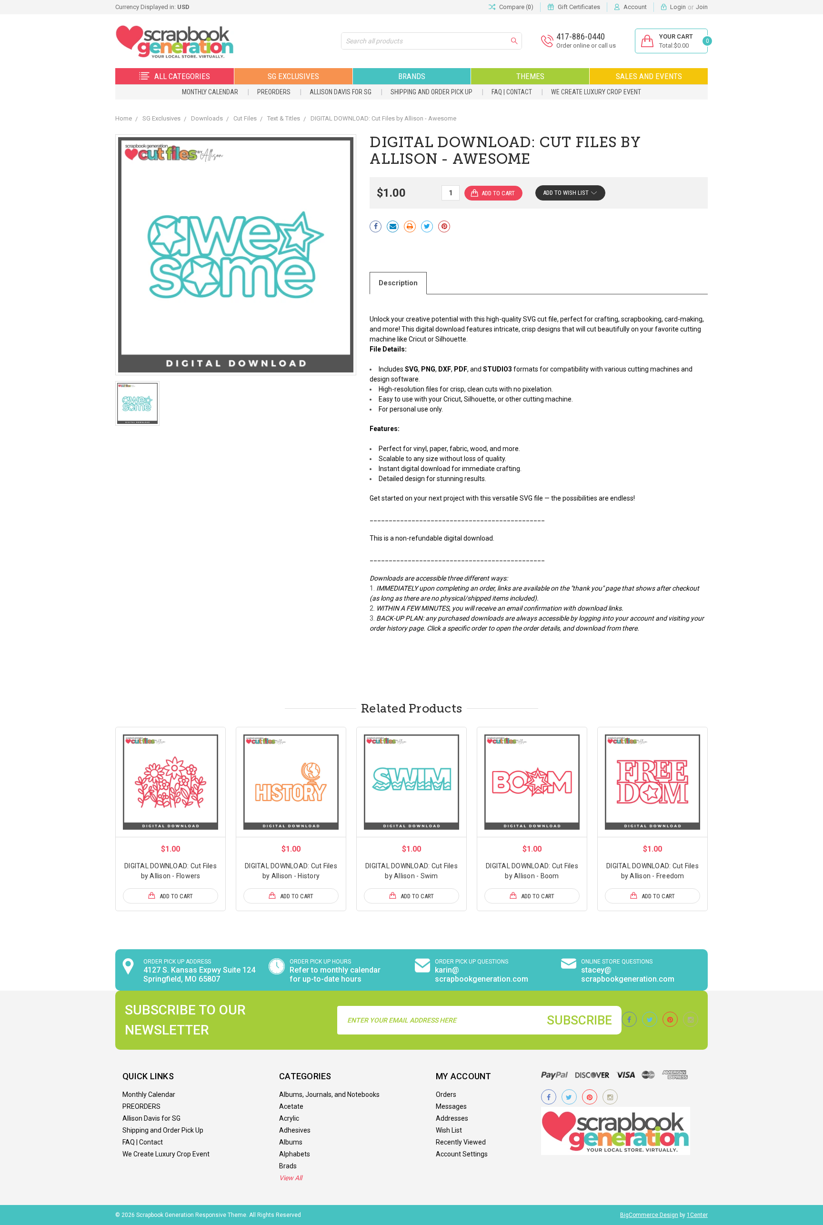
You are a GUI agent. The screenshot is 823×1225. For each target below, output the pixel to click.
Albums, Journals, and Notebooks (329, 1094)
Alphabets (294, 1154)
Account (635, 6)
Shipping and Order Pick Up (431, 92)
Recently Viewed (461, 1142)
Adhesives (295, 1130)
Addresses (452, 1118)
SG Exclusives (293, 76)
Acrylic (289, 1118)
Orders (446, 1094)
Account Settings (462, 1154)
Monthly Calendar (210, 92)
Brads (288, 1166)
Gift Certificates (579, 6)
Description (398, 283)
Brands (411, 76)
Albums (290, 1142)
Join (702, 6)
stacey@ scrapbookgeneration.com (627, 974)
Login (678, 6)
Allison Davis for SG (340, 92)
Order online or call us (586, 45)
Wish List (449, 1130)
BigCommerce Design (649, 1215)
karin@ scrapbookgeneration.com (481, 974)
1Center (697, 1215)
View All (290, 1178)
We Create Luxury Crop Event (596, 92)
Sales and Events (649, 76)
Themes (530, 76)
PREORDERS (274, 92)
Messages (451, 1106)
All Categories (182, 76)
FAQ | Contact (512, 92)
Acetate (291, 1106)
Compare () (516, 6)
